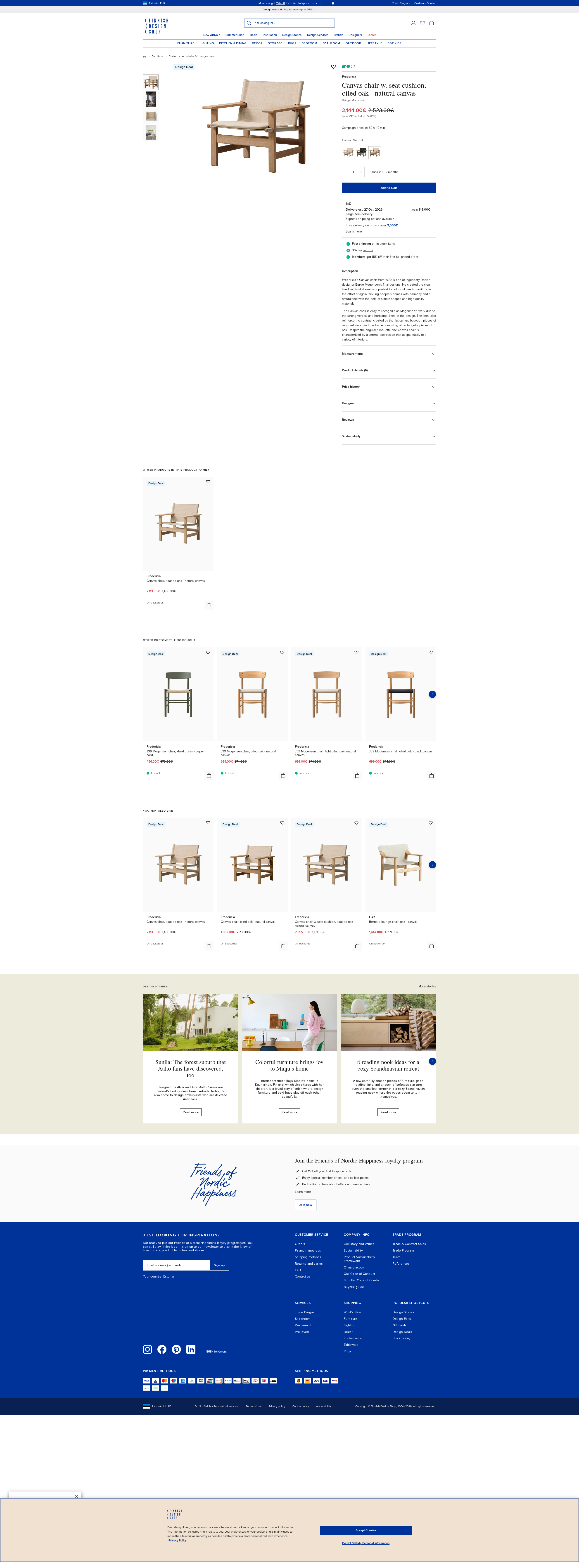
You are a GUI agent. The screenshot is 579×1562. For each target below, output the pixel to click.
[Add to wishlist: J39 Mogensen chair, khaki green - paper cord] (208, 652)
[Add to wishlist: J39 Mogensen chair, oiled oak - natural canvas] (282, 652)
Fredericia (349, 77)
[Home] (144, 56)
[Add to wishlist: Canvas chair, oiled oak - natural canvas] (282, 822)
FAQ (298, 1270)
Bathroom (331, 43)
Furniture (185, 43)
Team (396, 1257)
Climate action (354, 1267)
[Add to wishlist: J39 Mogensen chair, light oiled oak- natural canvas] (356, 652)
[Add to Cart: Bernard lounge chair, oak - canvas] (431, 946)
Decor (257, 43)
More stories (427, 986)
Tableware (351, 1345)
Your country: (152, 1276)
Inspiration (270, 35)
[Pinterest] (176, 1349)
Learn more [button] (354, 231)
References (401, 1264)
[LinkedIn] (190, 1349)
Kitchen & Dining (232, 43)
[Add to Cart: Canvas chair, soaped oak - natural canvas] (209, 605)
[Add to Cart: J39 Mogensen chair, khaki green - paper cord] (209, 775)
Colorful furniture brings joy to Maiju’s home (289, 1065)
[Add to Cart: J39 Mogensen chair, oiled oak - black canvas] (431, 775)
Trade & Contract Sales (409, 1244)
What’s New (352, 1312)
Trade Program (403, 1250)
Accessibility (324, 1406)
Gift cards (400, 1325)
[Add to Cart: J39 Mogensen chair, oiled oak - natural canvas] (283, 775)
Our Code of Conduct (359, 1274)
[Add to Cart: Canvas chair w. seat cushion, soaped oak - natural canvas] (357, 946)
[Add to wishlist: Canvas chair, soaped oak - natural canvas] (208, 481)
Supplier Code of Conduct (363, 1280)
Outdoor (353, 43)
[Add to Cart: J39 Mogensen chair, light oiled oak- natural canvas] (357, 775)
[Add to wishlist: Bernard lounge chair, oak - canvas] (430, 822)
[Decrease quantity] (345, 172)
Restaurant (303, 1325)
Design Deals (402, 1332)
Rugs (292, 43)
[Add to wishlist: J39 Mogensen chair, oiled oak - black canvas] (430, 652)
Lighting (207, 43)
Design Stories (292, 35)
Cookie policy (300, 1406)
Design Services (317, 35)
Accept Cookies (366, 1530)
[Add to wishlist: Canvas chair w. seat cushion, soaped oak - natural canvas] (356, 822)
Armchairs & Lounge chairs (198, 56)
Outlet (372, 35)
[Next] (432, 1061)
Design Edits (402, 1319)
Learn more (303, 1192)
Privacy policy (277, 1406)
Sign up (219, 1265)
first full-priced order (404, 257)
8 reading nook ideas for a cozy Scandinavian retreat (388, 1065)
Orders (300, 1244)
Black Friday (401, 1338)
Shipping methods (308, 1257)
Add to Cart (389, 188)
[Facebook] (161, 1349)
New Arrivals (211, 35)
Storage (275, 43)
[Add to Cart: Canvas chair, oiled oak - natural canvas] (283, 946)
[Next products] (432, 694)
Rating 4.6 (298, 3)
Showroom (302, 1319)
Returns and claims (309, 1264)
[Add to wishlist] (333, 66)
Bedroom (309, 43)
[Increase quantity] (361, 172)
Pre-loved (302, 1332)
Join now (305, 1205)
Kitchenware (353, 1338)
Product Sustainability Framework (359, 1259)
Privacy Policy (177, 1540)
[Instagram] (147, 1349)
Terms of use (253, 1406)
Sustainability (353, 1250)
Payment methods (308, 1250)
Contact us (303, 1276)
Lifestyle (374, 43)
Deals (253, 35)
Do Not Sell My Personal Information (217, 1406)
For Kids (394, 43)
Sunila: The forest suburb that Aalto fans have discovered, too (190, 1068)
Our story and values (359, 1244)
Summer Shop (234, 35)
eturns (368, 250)
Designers (355, 35)
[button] (413, 23)
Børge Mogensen (354, 100)
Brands (338, 35)
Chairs (172, 56)
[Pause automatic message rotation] (333, 3)
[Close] (76, 1496)
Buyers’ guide (354, 1287)
